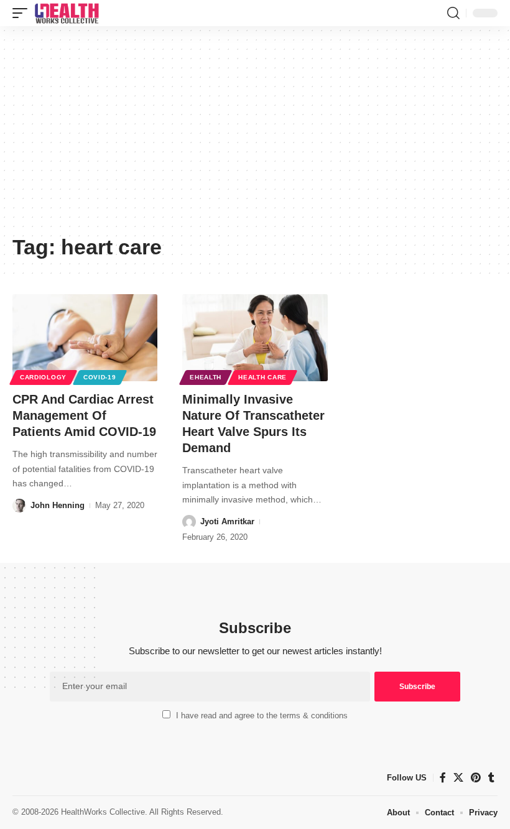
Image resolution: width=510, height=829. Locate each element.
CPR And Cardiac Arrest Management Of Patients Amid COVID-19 (84, 415)
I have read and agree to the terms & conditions (262, 715)
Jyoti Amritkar (227, 521)
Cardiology (43, 377)
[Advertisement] (255, 135)
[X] (458, 777)
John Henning (57, 505)
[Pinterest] (476, 777)
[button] (23, 13)
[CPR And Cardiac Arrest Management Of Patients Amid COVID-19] (84, 337)
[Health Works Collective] (67, 13)
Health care (262, 377)
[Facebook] (443, 777)
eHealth (205, 377)
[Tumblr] (491, 777)
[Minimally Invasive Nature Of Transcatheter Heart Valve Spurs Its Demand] (254, 337)
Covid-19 (99, 377)
